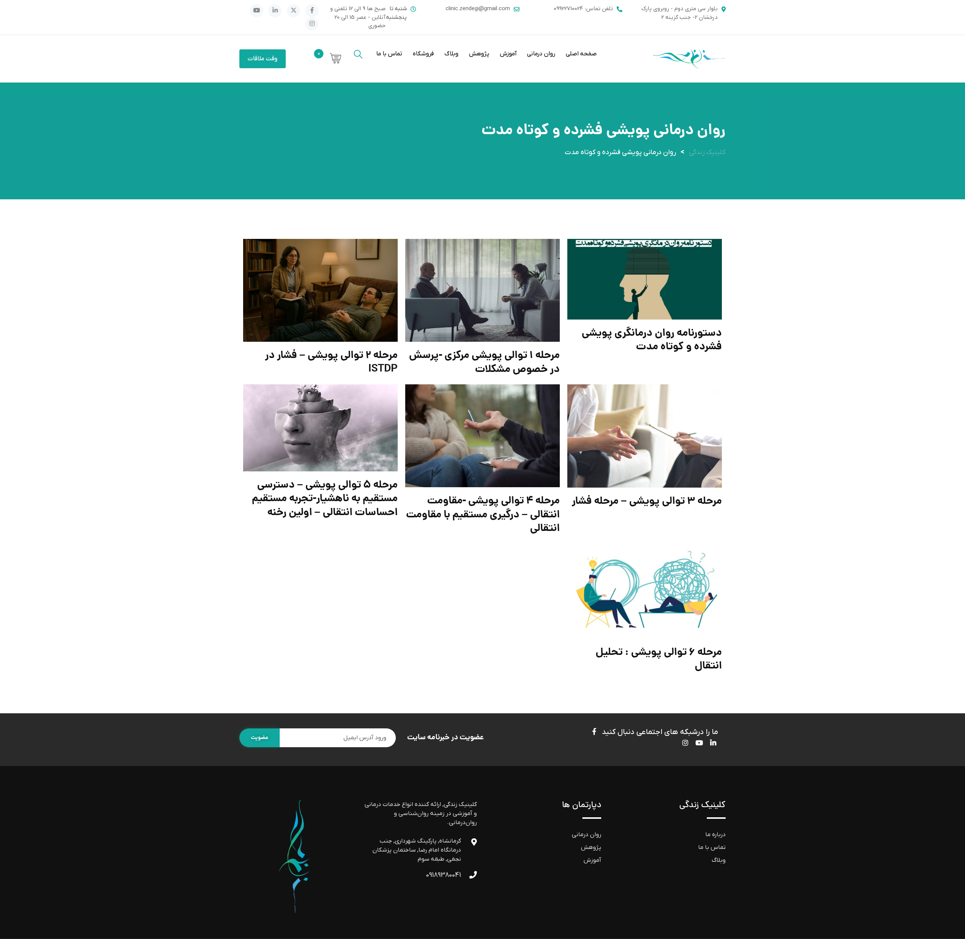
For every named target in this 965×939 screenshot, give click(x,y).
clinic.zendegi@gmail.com (478, 8)
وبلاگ (451, 54)
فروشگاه (423, 54)
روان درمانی (541, 54)
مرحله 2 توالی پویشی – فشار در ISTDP (331, 363)
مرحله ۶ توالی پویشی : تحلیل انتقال (659, 659)
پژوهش (479, 54)
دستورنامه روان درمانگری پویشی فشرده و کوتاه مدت (652, 340)
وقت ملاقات (262, 59)
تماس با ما (389, 54)
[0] (331, 59)
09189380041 (443, 875)
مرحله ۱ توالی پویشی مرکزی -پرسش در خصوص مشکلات (484, 363)
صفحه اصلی (581, 54)
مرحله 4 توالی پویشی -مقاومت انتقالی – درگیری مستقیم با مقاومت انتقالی (483, 515)
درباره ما (715, 834)
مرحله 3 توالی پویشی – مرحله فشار (647, 502)
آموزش (508, 54)
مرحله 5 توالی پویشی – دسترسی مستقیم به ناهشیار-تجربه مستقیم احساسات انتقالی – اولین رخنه (325, 499)
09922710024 (568, 8)
